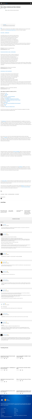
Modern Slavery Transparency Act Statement (20, 415)
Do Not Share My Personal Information (6, 416)
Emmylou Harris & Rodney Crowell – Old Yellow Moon (8, 51)
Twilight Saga (4, 121)
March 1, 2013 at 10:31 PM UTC (6, 280)
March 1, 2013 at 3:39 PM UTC (6, 254)
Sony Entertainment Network (26, 186)
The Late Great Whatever (11, 96)
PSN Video (6, 194)
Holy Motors (20, 166)
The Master (5, 137)
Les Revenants (5, 102)
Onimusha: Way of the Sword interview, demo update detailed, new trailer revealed (8, 356)
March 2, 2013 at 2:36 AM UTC (6, 314)
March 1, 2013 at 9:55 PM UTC (6, 272)
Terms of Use (16, 409)
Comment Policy (3, 408)
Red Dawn (22, 185)
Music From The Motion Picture (10, 106)
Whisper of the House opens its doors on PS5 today (23, 379)
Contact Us (15, 413)
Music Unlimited (2, 194)
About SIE (2, 409)
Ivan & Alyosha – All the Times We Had (6, 71)
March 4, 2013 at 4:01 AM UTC (6, 335)
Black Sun (5, 95)
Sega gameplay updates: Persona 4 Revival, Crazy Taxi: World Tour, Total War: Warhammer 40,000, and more (23, 391)
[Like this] (6, 358)
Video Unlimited (17, 194)
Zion (6, 93)
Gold (5, 105)
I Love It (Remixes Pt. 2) (7, 97)
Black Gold (6, 94)
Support (15, 408)
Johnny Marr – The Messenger (5, 32)
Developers (2, 415)
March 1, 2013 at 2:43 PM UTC (6, 234)
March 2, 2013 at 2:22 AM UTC (6, 304)
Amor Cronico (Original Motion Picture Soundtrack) (13, 103)
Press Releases (3, 412)
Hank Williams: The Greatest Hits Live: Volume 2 (12, 98)
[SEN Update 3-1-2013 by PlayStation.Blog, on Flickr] (25, 39)
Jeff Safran (4, 24)
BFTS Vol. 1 (5, 104)
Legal (1, 413)
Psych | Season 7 (4, 180)
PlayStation (4, 3)
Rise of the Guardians (16, 151)
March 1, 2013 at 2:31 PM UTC (6, 225)
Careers (15, 412)
